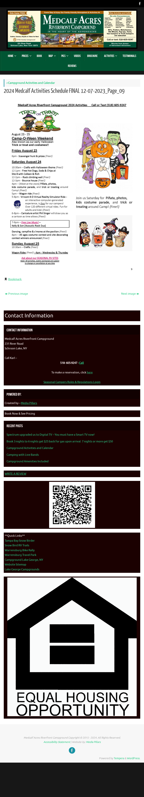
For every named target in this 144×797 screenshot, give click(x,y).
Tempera (119, 758)
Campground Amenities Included (28, 461)
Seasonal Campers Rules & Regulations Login (72, 382)
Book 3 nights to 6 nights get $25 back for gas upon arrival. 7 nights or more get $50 (60, 441)
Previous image (18, 294)
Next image (128, 294)
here (90, 372)
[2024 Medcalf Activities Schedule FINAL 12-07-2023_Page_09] (72, 185)
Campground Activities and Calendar (30, 83)
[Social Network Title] (139, 3)
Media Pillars (29, 403)
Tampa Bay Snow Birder (20, 541)
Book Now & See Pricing (20, 414)
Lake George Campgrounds (22, 569)
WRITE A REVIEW (15, 474)
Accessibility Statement (57, 742)
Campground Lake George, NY (24, 560)
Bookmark (15, 279)
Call (81, 363)
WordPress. (133, 758)
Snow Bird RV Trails (17, 545)
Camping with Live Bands (23, 455)
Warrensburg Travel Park (20, 555)
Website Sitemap (15, 564)
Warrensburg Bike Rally (19, 550)
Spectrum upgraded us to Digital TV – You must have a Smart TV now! (50, 435)
